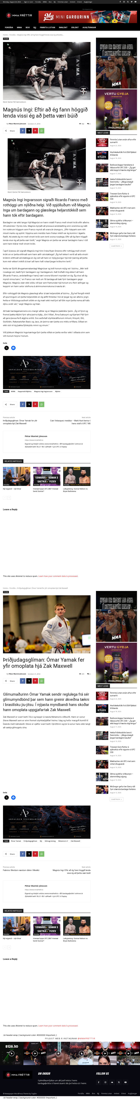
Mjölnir (57, 391)
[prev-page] (4, 498)
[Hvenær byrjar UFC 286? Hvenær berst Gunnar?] (46, 476)
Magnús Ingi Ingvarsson (43, 391)
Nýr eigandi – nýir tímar (12, 489)
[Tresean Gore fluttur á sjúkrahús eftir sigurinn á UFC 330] (102, 196)
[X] (127, 2)
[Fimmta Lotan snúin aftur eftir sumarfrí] (102, 142)
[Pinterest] (35, 130)
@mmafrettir (86, 1038)
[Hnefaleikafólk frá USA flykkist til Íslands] (102, 155)
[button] (133, 27)
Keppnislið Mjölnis (24, 391)
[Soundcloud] (112, 1082)
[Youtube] (135, 2)
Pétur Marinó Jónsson (17, 124)
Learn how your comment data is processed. (58, 576)
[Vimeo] (131, 2)
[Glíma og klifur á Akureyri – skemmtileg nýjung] (102, 223)
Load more (115, 246)
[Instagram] (124, 2)
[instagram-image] (11, 1053)
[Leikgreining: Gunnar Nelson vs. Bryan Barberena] (77, 476)
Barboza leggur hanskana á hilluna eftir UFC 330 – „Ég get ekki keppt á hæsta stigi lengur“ (123, 167)
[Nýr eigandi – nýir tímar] (16, 476)
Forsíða (12, 35)
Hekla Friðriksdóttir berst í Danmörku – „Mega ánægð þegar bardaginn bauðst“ (121, 182)
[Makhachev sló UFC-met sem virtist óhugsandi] (102, 211)
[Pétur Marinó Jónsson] (5, 123)
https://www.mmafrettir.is (34, 440)
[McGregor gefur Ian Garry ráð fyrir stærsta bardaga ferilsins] (102, 236)
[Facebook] (120, 2)
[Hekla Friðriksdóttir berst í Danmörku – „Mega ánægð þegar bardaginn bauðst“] (102, 182)
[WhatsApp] (41, 130)
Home (5, 35)
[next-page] (9, 498)
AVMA (13, 391)
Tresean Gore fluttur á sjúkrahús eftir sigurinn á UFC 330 (122, 196)
